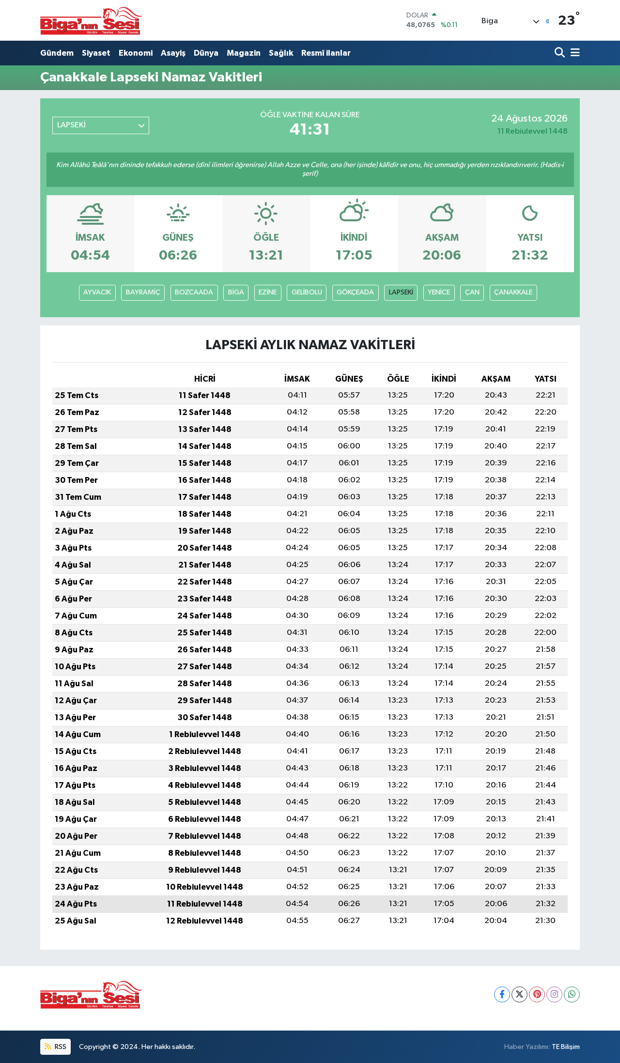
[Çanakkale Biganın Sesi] (91, 20)
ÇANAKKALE (513, 292)
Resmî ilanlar (326, 53)
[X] (519, 994)
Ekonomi (136, 53)
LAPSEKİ (401, 292)
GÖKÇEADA (355, 292)
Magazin (244, 53)
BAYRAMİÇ (143, 292)
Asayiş (173, 53)
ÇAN (472, 292)
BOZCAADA (194, 292)
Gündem (57, 53)
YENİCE (439, 292)
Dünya (206, 53)
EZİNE (268, 292)
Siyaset (96, 53)
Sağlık (281, 53)
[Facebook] (502, 994)
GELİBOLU (307, 292)
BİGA (236, 292)
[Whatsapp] (572, 994)
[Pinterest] (537, 994)
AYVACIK (97, 292)
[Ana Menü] (573, 53)
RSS (59, 1046)
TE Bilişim (566, 1046)
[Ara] (561, 53)
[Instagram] (554, 994)
